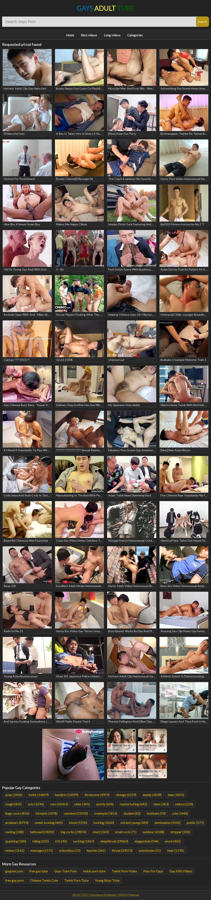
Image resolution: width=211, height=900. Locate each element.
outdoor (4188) (153, 832)
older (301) (82, 804)
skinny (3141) (14, 850)
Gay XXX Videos (180, 871)
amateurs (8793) (16, 822)
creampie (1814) (105, 813)
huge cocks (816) (17, 813)
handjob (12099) (66, 795)
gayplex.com (14, 871)
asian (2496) (13, 795)
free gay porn (14, 880)
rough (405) (13, 804)
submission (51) (150, 850)
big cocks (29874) (73, 832)
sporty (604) (105, 804)
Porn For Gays (153, 871)
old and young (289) (134, 822)
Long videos (112, 35)
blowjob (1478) (46, 813)
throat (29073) (122, 850)
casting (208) (14, 832)
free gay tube (38, 871)
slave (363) (161, 804)
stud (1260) (101, 832)
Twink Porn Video (124, 871)
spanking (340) (15, 841)
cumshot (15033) (76, 813)
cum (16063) (59, 804)
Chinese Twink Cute (44, 880)
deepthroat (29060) (114, 841)
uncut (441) (173, 841)
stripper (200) (180, 832)
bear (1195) (175, 850)
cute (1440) (180, 813)
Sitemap (134, 894)
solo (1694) (36, 804)
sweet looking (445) (49, 822)
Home (70, 35)
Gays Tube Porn (65, 871)
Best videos (89, 35)
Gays (105, 8)
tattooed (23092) (42, 832)
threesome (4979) (97, 795)
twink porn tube (94, 871)
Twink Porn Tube (76, 880)
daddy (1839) (152, 795)
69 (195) (61, 841)
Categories (135, 35)
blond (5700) (78, 822)
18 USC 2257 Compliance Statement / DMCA (99, 894)
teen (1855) (176, 795)
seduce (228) (184, 804)
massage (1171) (41, 850)
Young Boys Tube (107, 880)
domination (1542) (167, 822)
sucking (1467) (83, 841)
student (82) (132, 813)
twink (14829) (39, 795)
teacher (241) (96, 850)
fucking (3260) (103, 822)
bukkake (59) (156, 813)
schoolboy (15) (69, 850)
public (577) (195, 822)
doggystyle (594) (146, 841)
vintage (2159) (126, 795)
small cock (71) (125, 832)
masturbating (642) (133, 804)
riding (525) (40, 841)
